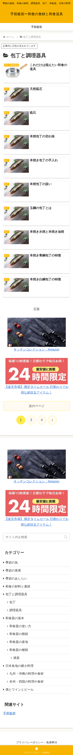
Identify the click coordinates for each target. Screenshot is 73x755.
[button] (65, 537)
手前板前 (9, 713)
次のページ (36, 406)
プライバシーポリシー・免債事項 (36, 742)
